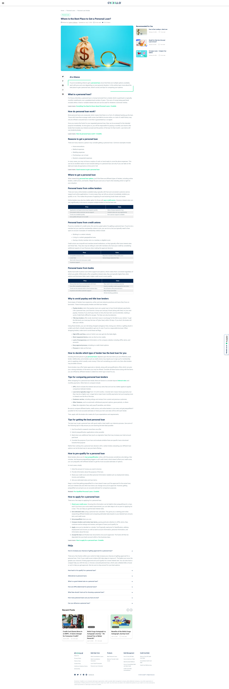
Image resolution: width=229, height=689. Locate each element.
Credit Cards (91, 627)
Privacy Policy (77, 658)
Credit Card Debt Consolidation (128, 669)
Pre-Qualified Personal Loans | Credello (86, 491)
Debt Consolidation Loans (97, 656)
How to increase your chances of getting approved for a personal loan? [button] (90, 551)
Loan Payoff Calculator (96, 663)
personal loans (92, 357)
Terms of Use (77, 661)
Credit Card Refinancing (146, 665)
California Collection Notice (80, 666)
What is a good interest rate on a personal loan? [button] (83, 581)
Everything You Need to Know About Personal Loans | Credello (96, 106)
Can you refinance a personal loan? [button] (79, 603)
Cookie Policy (77, 663)
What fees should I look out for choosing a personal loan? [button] (86, 592)
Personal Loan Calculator (97, 666)
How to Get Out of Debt (129, 659)
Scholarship (77, 668)
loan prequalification (91, 457)
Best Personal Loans (112, 656)
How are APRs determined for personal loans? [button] (82, 587)
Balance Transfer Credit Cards (112, 659)
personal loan (95, 83)
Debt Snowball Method (129, 661)
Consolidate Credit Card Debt (146, 661)
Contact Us (91, 674)
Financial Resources (68, 627)
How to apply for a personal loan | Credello (90, 540)
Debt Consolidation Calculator (95, 659)
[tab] (100, 551)
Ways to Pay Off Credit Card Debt (145, 657)
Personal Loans (70, 10)
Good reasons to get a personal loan (88, 169)
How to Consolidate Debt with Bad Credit (130, 665)
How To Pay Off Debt (129, 656)
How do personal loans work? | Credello (89, 134)
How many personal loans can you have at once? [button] (83, 598)
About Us (76, 655)
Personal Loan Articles (83, 10)
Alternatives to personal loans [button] (77, 576)
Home (62, 10)
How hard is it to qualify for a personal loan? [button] (82, 570)
